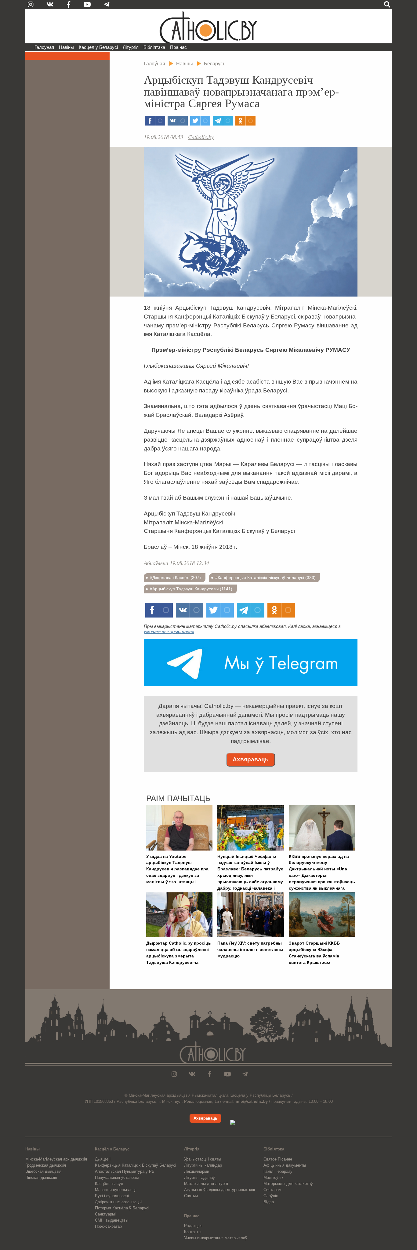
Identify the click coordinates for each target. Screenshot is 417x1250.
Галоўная (44, 47)
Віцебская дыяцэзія (43, 1171)
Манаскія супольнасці (115, 1189)
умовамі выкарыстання (169, 631)
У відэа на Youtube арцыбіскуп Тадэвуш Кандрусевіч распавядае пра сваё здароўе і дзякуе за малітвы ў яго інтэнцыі (177, 869)
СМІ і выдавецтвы (111, 1220)
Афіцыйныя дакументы (284, 1165)
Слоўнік (270, 1196)
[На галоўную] (208, 26)
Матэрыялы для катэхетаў (288, 1183)
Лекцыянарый (196, 1171)
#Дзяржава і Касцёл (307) (175, 577)
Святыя (191, 1196)
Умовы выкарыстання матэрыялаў (215, 1238)
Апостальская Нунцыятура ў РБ (124, 1171)
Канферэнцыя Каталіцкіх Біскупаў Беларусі (135, 1165)
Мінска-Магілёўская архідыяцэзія (56, 1159)
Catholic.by (201, 136)
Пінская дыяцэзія (41, 1177)
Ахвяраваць (251, 759)
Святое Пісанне (277, 1159)
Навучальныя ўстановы (117, 1177)
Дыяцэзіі (103, 1159)
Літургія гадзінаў (199, 1177)
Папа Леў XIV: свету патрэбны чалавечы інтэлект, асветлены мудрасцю (250, 949)
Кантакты (192, 1232)
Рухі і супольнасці (112, 1196)
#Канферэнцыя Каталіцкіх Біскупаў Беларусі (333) (265, 577)
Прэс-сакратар (108, 1226)
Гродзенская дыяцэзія (45, 1165)
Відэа (268, 1202)
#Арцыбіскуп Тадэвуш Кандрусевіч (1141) (191, 588)
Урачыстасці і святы (202, 1159)
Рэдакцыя (193, 1225)
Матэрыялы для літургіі (206, 1183)
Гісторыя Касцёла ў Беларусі (122, 1208)
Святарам (272, 1189)
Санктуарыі (105, 1214)
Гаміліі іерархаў (277, 1171)
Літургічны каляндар (203, 1165)
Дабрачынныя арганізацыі (118, 1202)
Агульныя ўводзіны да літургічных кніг (220, 1189)
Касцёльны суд (109, 1183)
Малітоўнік (273, 1177)
